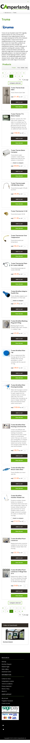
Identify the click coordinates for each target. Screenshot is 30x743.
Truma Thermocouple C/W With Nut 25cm (18, 184)
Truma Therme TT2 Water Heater (17, 115)
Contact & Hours (6, 678)
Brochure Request (8, 642)
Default (22, 67)
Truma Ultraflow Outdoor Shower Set (17, 496)
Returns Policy (5, 689)
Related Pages (5, 666)
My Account (5, 698)
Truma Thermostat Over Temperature (19, 236)
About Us (4, 691)
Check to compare (18, 163)
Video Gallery (5, 669)
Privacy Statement (7, 686)
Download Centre (6, 671)
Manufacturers (8, 12)
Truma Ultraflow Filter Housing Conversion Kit (18, 425)
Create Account (6, 703)
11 (3, 76)
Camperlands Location (8, 681)
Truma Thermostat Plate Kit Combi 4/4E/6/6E (19, 264)
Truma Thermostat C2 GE (19, 211)
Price (19, 67)
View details (19, 107)
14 (15, 76)
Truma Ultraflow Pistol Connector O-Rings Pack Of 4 (19, 571)
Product (14, 67)
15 (19, 76)
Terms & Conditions (7, 684)
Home (2, 12)
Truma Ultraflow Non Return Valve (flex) (17, 468)
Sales (26, 67)
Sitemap (4, 661)
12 (7, 76)
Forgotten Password (7, 701)
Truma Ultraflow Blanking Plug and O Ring (19, 322)
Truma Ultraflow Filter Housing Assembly (18, 386)
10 (23, 73)
